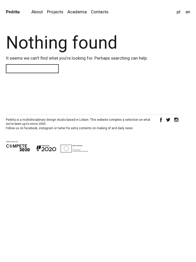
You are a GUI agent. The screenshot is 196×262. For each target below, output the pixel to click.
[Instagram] (176, 120)
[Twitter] (168, 120)
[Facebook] (161, 120)
